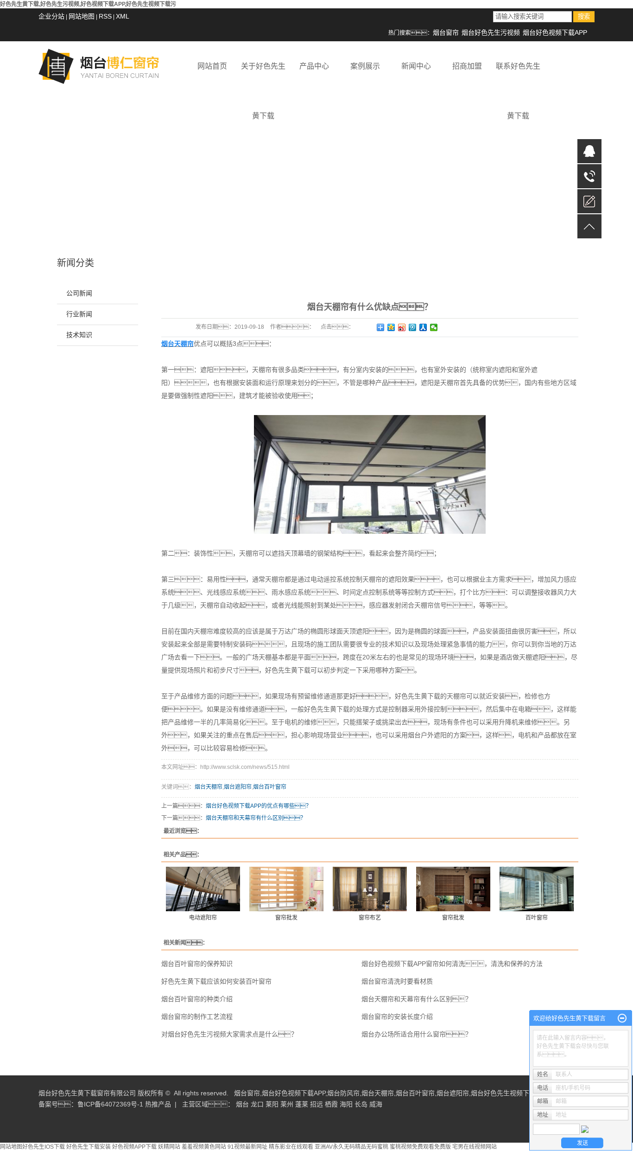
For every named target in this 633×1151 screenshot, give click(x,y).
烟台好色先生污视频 (491, 32)
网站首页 (212, 66)
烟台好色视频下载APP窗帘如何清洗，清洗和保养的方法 (452, 963)
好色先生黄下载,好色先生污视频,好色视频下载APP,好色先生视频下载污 (88, 4)
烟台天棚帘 (208, 787)
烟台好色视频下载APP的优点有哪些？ (258, 806)
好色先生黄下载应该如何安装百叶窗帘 (216, 981)
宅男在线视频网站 (474, 1147)
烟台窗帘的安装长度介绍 (397, 1016)
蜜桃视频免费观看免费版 (420, 1147)
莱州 (286, 1104)
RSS (105, 16)
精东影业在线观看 (291, 1147)
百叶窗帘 (536, 917)
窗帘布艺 (370, 917)
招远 (316, 1104)
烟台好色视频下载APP (555, 32)
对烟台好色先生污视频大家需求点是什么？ (229, 1034)
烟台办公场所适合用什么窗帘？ (416, 1034)
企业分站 (51, 16)
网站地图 (82, 16)
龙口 (257, 1104)
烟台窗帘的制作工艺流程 (197, 1016)
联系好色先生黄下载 (518, 76)
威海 (375, 1104)
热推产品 (158, 1104)
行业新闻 (79, 314)
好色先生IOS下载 (43, 1147)
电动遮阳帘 (203, 917)
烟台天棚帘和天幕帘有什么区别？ (416, 999)
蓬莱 (301, 1104)
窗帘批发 (286, 917)
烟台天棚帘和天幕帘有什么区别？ (256, 818)
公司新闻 (79, 293)
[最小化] (622, 1018)
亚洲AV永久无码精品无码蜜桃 (351, 1147)
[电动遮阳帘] (203, 888)
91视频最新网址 (247, 1147)
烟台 (242, 1104)
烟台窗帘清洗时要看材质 (397, 981)
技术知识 (79, 335)
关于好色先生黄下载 (263, 76)
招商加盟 (467, 66)
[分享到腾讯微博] (413, 327)
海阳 (346, 1104)
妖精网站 (169, 1147)
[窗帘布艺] (370, 888)
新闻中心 (416, 66)
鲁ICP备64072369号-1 (110, 1104)
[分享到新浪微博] (402, 327)
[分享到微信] (434, 327)
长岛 (360, 1104)
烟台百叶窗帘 (269, 787)
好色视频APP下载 (134, 1147)
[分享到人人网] (423, 327)
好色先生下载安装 (88, 1147)
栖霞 (331, 1104)
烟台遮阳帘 (238, 787)
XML (122, 16)
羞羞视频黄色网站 (204, 1147)
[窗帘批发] (286, 888)
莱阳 (272, 1104)
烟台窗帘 (446, 32)
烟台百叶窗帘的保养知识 (197, 963)
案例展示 (365, 66)
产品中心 (314, 66)
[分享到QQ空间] (391, 327)
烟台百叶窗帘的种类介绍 (197, 999)
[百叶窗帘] (537, 888)
